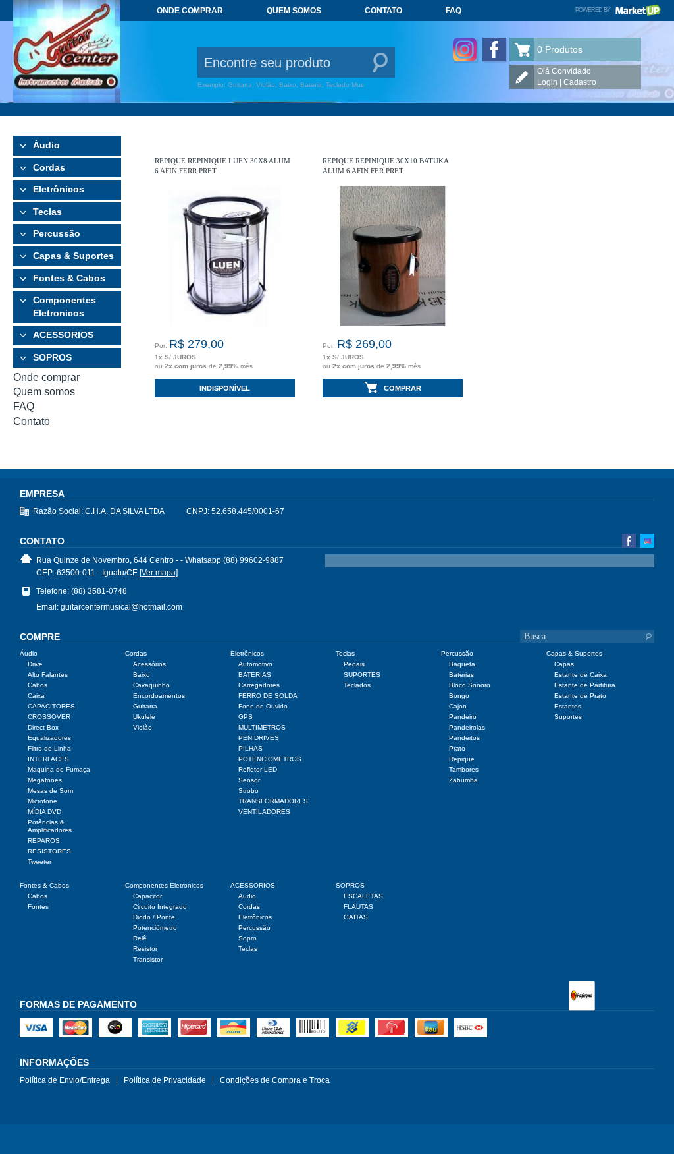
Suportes (568, 716)
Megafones (45, 780)
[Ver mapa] (159, 572)
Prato (457, 748)
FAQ (453, 10)
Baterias (461, 674)
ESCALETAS (363, 896)
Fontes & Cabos (69, 278)
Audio (247, 896)
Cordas (49, 167)
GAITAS (356, 917)
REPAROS (44, 840)
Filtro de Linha (49, 748)
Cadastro (579, 82)
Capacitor (147, 896)
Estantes (567, 706)
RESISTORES (49, 851)
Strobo (248, 790)
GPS (245, 716)
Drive (35, 664)
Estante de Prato (580, 695)
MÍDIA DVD (44, 811)
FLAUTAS (358, 906)
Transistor (148, 959)
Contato (383, 10)
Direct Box (43, 727)
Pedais (354, 664)
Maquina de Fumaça (59, 769)
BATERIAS (254, 674)
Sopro (247, 938)
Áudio (46, 145)
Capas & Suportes (73, 255)
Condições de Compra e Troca (275, 1080)
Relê (140, 938)
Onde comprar (190, 10)
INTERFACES (48, 759)
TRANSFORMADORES (273, 801)
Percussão (56, 233)
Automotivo (255, 664)
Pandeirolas (467, 727)
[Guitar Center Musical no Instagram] (465, 49)
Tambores (464, 769)
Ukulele (144, 716)
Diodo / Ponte (154, 917)
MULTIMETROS (262, 727)
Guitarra (145, 706)
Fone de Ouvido (263, 706)
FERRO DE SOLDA (268, 695)
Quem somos (294, 10)
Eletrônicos (58, 189)
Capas (564, 664)
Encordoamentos (159, 695)
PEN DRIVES (258, 737)
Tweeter (39, 861)
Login (547, 82)
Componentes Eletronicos (64, 306)
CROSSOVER (49, 716)
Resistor (145, 948)
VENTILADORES (264, 811)
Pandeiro (463, 716)
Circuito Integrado (160, 906)
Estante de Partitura (584, 685)
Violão (142, 727)
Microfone (42, 801)
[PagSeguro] (582, 997)
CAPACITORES (51, 706)
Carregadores (259, 685)
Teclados (357, 685)
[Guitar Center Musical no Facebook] (494, 49)
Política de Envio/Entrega (65, 1080)
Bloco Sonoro (469, 685)
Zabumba (463, 780)
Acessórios (149, 664)
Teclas (47, 211)
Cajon (458, 706)
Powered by (618, 10)
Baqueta (462, 664)
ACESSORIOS (63, 335)
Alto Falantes (48, 674)
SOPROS (52, 357)
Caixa (36, 695)
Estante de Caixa (580, 674)
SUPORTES (362, 674)
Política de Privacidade (165, 1080)
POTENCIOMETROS (269, 759)
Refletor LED (257, 769)
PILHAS (250, 748)
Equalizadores (49, 737)
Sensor (249, 780)
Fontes (38, 906)
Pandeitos (464, 737)
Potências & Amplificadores (50, 826)
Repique (462, 759)
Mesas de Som (50, 790)
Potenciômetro (155, 927)
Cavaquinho (151, 685)
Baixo (141, 674)
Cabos (37, 685)
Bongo (459, 695)
